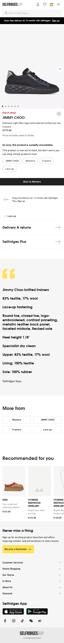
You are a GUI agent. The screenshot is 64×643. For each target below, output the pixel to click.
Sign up (56, 20)
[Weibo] (39, 623)
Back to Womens (32, 181)
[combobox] (34, 13)
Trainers (16, 429)
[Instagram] (13, 623)
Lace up (11, 216)
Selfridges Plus (14, 241)
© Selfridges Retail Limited (32, 638)
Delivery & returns (16, 227)
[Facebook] (4, 623)
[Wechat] (31, 623)
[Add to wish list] (59, 113)
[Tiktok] (22, 623)
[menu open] (58, 4)
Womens (16, 419)
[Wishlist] (45, 4)
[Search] (6, 13)
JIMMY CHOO (13, 118)
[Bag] (51, 4)
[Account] (38, 4)
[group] (32, 493)
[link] (13, 506)
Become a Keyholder (16, 549)
